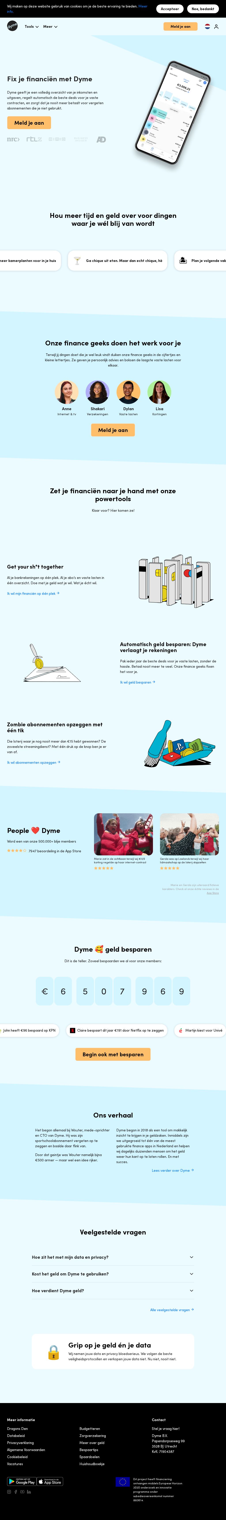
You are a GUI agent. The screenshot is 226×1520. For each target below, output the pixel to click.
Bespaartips (88, 1450)
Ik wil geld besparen (136, 682)
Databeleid (16, 1435)
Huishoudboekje (92, 1464)
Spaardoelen (89, 1457)
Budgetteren (89, 1428)
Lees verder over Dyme (171, 1170)
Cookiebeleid (17, 1457)
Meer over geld (91, 1442)
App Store (213, 893)
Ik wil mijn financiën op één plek (31, 593)
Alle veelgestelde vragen (170, 1310)
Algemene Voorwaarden (26, 1450)
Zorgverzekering (92, 1435)
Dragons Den (17, 1428)
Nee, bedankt (203, 9)
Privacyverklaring (20, 1442)
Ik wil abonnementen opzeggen (32, 762)
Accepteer (170, 9)
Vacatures (15, 1464)
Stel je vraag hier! (165, 1428)
